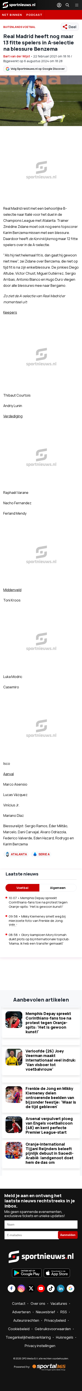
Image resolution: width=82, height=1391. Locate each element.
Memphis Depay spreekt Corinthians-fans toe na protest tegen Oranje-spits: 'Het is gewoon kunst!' (48, 1022)
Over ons (38, 1303)
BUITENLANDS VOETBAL (19, 27)
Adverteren (21, 1312)
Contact (18, 1303)
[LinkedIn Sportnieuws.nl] (61, 1289)
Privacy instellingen (40, 1345)
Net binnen (12, 15)
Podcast (34, 15)
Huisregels (64, 1337)
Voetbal (22, 888)
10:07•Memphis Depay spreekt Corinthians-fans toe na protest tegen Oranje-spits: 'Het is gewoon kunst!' (38, 902)
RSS (63, 1312)
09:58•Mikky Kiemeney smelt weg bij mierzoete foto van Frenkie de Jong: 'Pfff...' (37, 920)
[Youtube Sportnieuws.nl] (41, 1289)
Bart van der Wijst (16, 56)
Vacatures (59, 1303)
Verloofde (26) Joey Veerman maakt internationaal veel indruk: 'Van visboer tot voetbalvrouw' (51, 1060)
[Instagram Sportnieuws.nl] (21, 1289)
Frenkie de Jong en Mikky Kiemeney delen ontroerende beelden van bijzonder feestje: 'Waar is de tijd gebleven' (51, 1097)
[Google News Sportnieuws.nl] (70, 1289)
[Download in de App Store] (57, 1273)
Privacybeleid (55, 1320)
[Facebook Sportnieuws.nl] (11, 1289)
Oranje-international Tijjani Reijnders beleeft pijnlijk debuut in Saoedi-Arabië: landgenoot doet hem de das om (49, 1153)
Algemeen (58, 888)
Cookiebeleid (19, 1328)
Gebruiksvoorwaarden (53, 1328)
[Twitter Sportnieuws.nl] (31, 1289)
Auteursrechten (26, 1320)
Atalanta (19, 854)
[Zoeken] (67, 5)
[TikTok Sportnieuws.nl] (51, 1289)
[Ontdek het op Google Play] (27, 1273)
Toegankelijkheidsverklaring (28, 1337)
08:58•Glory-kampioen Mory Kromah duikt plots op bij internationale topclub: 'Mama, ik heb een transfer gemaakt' (39, 939)
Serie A (44, 854)
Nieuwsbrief (45, 1312)
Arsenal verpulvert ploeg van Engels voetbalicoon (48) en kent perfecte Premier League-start (49, 1125)
